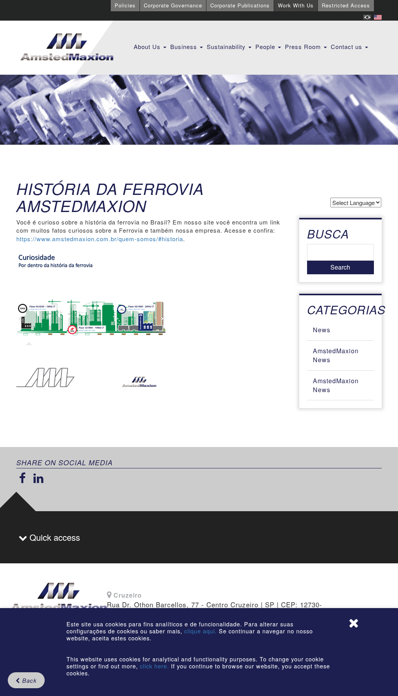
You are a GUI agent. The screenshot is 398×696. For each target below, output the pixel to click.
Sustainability (227, 46)
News (321, 329)
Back (28, 680)
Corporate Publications (240, 5)
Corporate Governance (173, 5)
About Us (148, 46)
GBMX (66, 47)
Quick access (53, 537)
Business (184, 46)
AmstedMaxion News (336, 355)
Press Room (304, 46)
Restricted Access (346, 5)
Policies (125, 5)
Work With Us (296, 5)
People (266, 46)
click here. (154, 666)
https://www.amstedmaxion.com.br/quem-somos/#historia (99, 239)
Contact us (347, 46)
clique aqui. (201, 631)
